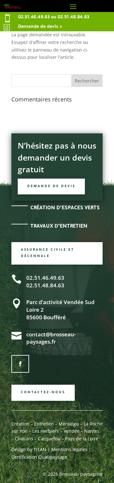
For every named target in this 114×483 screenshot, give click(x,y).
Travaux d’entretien (58, 226)
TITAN (39, 449)
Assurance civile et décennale (47, 253)
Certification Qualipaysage (39, 457)
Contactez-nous (43, 392)
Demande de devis (51, 186)
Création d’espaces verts (65, 208)
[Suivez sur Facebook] (20, 364)
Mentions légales (69, 449)
